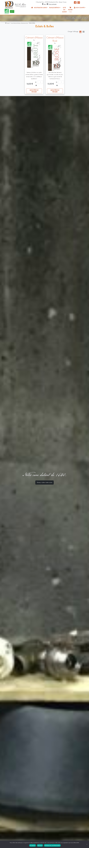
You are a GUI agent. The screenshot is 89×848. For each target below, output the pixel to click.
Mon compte (79, 7)
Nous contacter (52, 4)
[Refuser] (87, 844)
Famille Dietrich (54, 7)
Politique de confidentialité (52, 845)
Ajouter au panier (34, 91)
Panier (70, 10)
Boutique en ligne (40, 7)
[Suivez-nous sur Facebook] (75, 3)
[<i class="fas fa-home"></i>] (32, 7)
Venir (45, 4)
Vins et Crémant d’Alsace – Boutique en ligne (19, 23)
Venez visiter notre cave (44, 482)
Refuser (40, 845)
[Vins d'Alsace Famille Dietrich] (15, 4)
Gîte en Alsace (64, 10)
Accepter (32, 845)
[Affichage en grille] (80, 32)
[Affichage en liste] (83, 32)
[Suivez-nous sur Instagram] (78, 3)
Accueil (8, 23)
